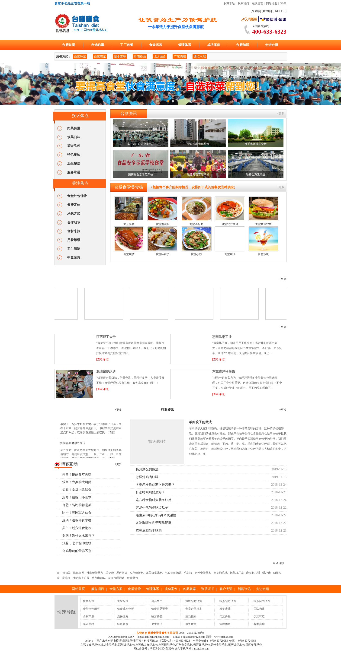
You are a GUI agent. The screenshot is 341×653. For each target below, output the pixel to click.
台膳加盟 (242, 45)
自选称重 (97, 45)
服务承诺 (73, 172)
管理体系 (184, 45)
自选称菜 (80, 56)
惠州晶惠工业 (222, 505)
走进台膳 (271, 45)
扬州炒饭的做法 (147, 638)
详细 (111, 596)
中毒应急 (73, 257)
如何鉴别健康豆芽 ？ (73, 607)
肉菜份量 (73, 128)
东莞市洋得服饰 (223, 540)
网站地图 (271, 3)
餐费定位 (73, 204)
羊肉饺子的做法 (200, 591)
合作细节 (73, 222)
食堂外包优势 (77, 196)
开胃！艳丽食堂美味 (76, 643)
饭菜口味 (73, 137)
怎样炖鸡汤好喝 (147, 646)
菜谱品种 (73, 146)
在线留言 (257, 3)
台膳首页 (68, 45)
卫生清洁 (73, 248)
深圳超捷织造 (106, 540)
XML (283, 3)
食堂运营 (155, 45)
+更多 (280, 113)
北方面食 (160, 56)
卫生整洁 (73, 163)
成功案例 (213, 45)
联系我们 (243, 3)
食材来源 (73, 231)
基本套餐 (120, 56)
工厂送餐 (126, 45)
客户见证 (67, 496)
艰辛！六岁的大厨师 (76, 651)
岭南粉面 (140, 56)
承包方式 (73, 213)
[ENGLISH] (279, 11)
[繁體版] (267, 11)
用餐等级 (73, 240)
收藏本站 (229, 3)
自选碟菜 (100, 56)
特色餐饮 (73, 154)
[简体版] (256, 11)
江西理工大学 (106, 505)
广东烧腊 (180, 56)
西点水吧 (200, 56)
